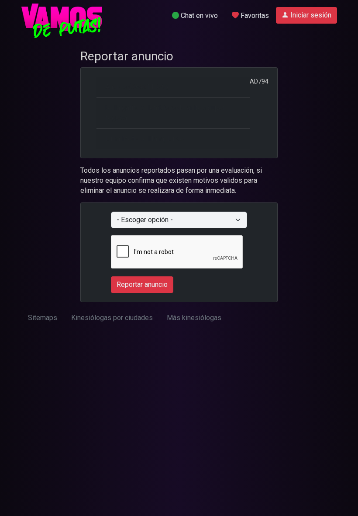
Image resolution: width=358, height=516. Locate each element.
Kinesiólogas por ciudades (112, 318)
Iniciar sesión (310, 15)
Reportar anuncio (142, 284)
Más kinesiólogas (194, 318)
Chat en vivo (198, 15)
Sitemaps (42, 318)
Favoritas (254, 15)
